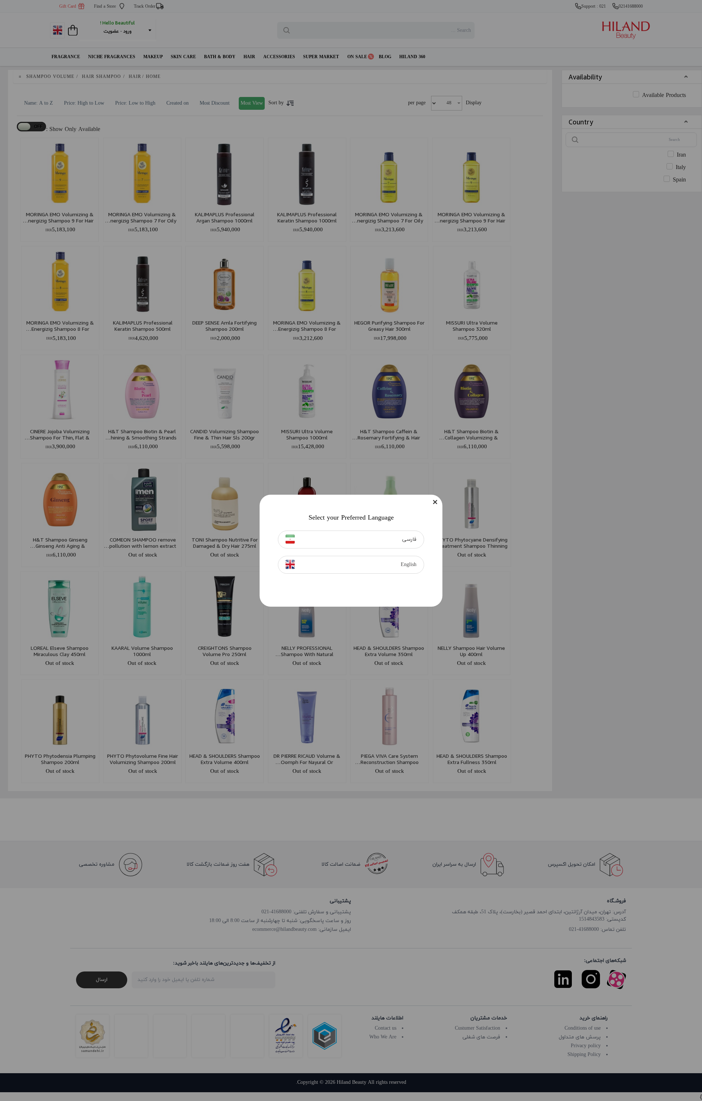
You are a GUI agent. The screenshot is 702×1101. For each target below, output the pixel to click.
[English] (290, 564)
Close (435, 502)
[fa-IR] (290, 539)
